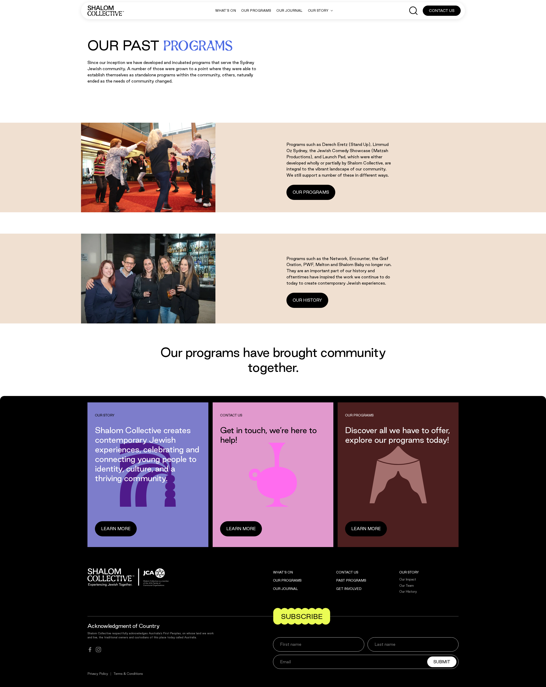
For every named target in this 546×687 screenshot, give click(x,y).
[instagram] (98, 649)
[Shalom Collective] (105, 11)
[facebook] (90, 649)
